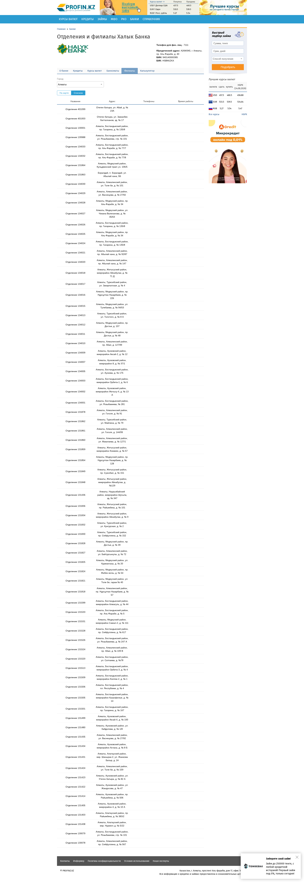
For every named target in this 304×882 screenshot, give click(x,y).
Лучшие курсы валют (222, 79)
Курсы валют (68, 19)
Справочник (151, 19)
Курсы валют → (157, 1)
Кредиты (87, 19)
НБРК (244, 114)
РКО (123, 19)
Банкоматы (113, 70)
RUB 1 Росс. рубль (158, 13)
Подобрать (228, 67)
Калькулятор (147, 70)
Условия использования (136, 861)
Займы (102, 19)
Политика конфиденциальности (104, 861)
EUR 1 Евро (155, 9)
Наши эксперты (161, 861)
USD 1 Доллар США (158, 5)
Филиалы (129, 70)
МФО (114, 19)
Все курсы (214, 114)
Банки (134, 19)
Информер (78, 861)
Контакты (65, 861)
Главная (61, 29)
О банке (63, 70)
